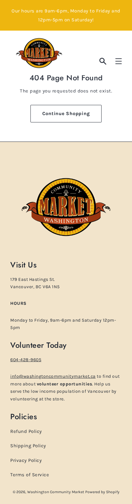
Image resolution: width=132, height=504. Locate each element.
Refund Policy (26, 431)
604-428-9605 (25, 359)
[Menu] (118, 61)
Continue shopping (66, 113)
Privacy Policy (26, 460)
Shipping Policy (28, 446)
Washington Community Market (56, 492)
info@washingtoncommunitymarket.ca (53, 376)
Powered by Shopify (102, 492)
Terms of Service (29, 475)
